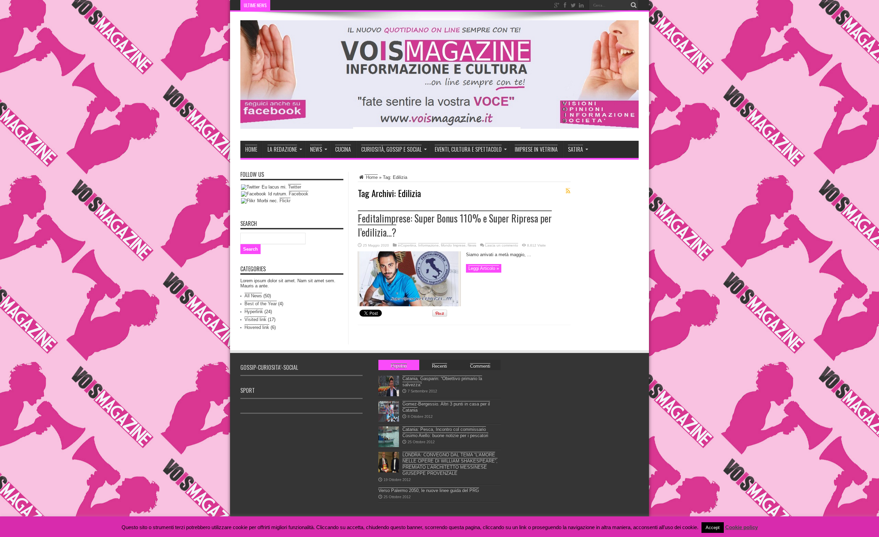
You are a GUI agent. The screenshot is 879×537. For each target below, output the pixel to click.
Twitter (294, 187)
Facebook (298, 193)
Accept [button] (713, 527)
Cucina (343, 149)
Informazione (428, 245)
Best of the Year (260, 303)
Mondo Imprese (453, 245)
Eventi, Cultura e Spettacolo (468, 149)
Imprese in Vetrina (536, 149)
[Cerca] (633, 5)
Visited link (255, 319)
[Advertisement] (369, 432)
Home (251, 149)
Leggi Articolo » (483, 268)
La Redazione (282, 149)
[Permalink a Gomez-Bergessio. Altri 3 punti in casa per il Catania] (388, 420)
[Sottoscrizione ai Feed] (568, 191)
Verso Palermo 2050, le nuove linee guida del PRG (428, 490)
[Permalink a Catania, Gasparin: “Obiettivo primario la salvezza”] (388, 394)
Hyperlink (253, 311)
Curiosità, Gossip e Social (391, 149)
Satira (575, 149)
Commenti (480, 366)
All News (253, 295)
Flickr (284, 200)
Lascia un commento (501, 245)
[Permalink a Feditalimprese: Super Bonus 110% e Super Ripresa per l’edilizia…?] (409, 304)
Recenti (439, 366)
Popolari (399, 366)
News (316, 149)
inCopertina (407, 245)
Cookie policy (741, 527)
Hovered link (256, 327)
